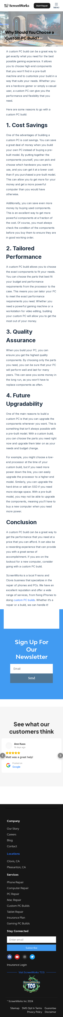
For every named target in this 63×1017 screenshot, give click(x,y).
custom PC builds (24, 600)
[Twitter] (32, 956)
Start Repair (42, 5)
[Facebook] (9, 956)
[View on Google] (9, 745)
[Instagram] (24, 956)
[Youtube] (17, 956)
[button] (2, 755)
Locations (13, 853)
